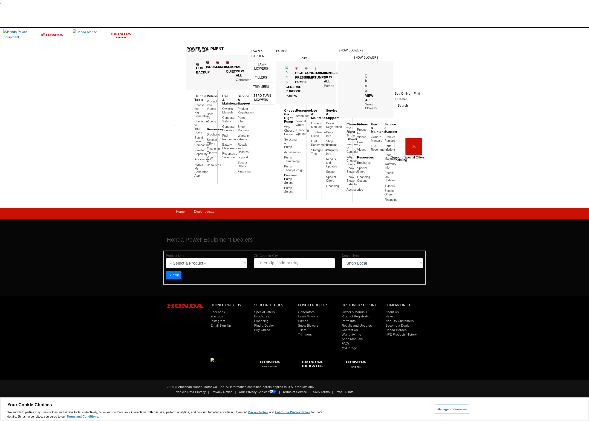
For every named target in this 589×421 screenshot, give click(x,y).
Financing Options (213, 150)
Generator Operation (228, 128)
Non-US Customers (399, 321)
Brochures (213, 134)
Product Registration (246, 110)
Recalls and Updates (357, 325)
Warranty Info (351, 334)
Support (243, 157)
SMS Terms (321, 392)
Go (414, 146)
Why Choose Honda (289, 130)
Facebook (218, 312)
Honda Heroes (396, 330)
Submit (174, 275)
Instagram (218, 321)
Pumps (281, 51)
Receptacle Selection (229, 155)
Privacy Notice (222, 392)
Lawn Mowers (261, 66)
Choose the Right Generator (201, 110)
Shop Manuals (243, 128)
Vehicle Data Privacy (191, 392)
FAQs (346, 343)
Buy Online (262, 330)
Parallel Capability (201, 152)
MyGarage (349, 348)
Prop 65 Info (345, 392)
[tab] (262, 66)
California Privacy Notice (292, 412)
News (389, 316)
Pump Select (288, 189)
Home (180, 211)
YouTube (217, 316)
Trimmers (261, 86)
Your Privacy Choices (253, 392)
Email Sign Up (221, 325)
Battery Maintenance (230, 146)
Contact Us (350, 330)
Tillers (261, 77)
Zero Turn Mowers (262, 98)
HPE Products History (401, 334)
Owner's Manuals (228, 110)
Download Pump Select (290, 179)
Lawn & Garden (257, 53)
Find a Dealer (264, 325)
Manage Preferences (452, 409)
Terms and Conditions (82, 416)
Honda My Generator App (201, 170)
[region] (294, 409)
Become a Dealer (398, 325)
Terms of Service (295, 392)
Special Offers (212, 141)
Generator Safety (228, 119)
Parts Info (241, 119)
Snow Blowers (351, 50)
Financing (244, 171)
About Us (392, 312)
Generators (306, 312)
